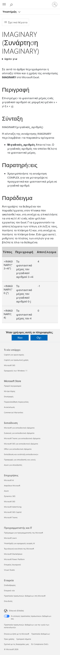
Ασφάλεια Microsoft (12, 485)
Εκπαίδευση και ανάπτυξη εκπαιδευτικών (21, 454)
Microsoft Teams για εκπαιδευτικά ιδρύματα (22, 438)
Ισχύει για (10, 58)
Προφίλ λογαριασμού (12, 386)
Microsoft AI (9, 480)
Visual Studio (9, 570)
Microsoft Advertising (12, 507)
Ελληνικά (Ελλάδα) (16, 610)
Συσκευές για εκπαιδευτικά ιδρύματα (19, 433)
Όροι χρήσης (9, 639)
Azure (6, 491)
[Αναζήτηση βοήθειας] (11, 4)
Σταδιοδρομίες (10, 585)
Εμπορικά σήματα (23, 639)
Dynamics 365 (9, 496)
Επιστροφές (9, 396)
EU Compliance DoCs (39, 644)
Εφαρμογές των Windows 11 (15, 370)
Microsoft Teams (11, 517)
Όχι (39, 337)
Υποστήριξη (10, 11)
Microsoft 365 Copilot (13, 512)
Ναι (20, 337)
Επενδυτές (8, 601)
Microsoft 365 (9, 365)
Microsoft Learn (10, 538)
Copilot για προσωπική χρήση (16, 360)
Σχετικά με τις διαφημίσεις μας (16, 644)
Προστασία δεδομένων (40, 634)
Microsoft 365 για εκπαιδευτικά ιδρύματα (21, 443)
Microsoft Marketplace (13, 554)
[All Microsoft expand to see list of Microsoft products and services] (4, 4)
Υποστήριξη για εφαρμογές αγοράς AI (19, 543)
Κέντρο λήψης (9, 391)
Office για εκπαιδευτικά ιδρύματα (18, 449)
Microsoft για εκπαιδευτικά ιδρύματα (19, 427)
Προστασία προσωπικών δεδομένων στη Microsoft (25, 596)
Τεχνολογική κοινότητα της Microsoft (19, 548)
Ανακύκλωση (9, 407)
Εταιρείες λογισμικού (12, 564)
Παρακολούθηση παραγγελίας (16, 402)
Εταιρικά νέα (9, 590)
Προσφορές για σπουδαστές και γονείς (20, 459)
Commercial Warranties (13, 412)
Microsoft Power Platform (14, 559)
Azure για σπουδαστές (13, 465)
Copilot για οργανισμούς (14, 354)
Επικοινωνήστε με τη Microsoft (16, 634)
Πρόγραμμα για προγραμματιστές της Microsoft (23, 532)
